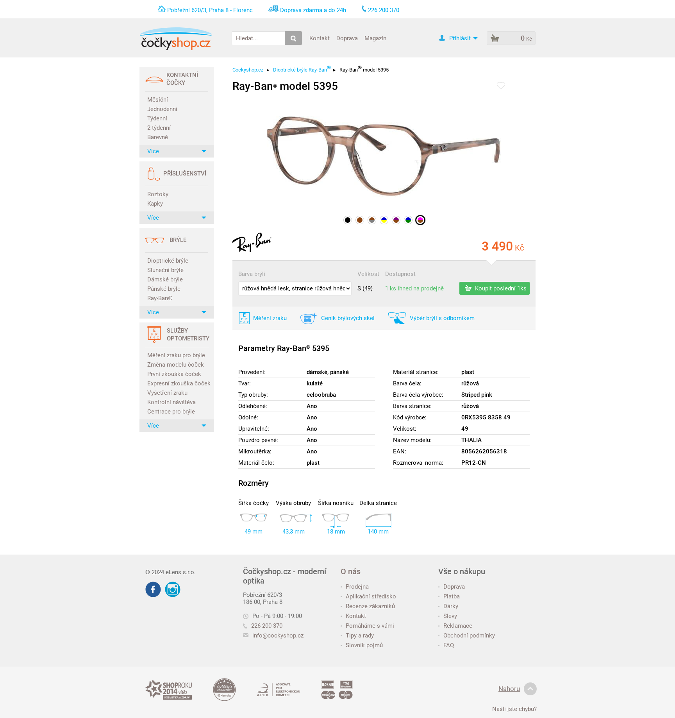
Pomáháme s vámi (370, 625)
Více (153, 151)
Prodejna (357, 586)
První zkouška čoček (174, 374)
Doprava (347, 37)
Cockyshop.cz (247, 70)
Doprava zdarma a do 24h (313, 10)
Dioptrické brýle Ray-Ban (302, 70)
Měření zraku (270, 318)
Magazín (375, 37)
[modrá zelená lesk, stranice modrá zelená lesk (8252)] (408, 220)
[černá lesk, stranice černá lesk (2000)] (348, 220)
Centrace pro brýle (171, 411)
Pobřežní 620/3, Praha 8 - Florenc (210, 10)
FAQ (448, 645)
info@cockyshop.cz (278, 635)
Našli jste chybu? (514, 709)
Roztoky (157, 194)
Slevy (450, 616)
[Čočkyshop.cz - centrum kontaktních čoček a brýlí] (175, 38)
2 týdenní (159, 127)
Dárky (450, 606)
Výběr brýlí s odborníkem (442, 318)
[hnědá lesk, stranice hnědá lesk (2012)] (360, 220)
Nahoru (509, 689)
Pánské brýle (163, 288)
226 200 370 (266, 625)
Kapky (155, 203)
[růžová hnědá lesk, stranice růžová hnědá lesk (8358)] (420, 220)
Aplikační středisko (371, 596)
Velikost (368, 274)
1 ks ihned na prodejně (414, 288)
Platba (451, 596)
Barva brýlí (251, 274)
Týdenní (157, 118)
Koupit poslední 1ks (500, 288)
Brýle (178, 240)
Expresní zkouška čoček (177, 383)
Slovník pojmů (364, 645)
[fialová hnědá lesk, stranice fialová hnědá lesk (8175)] (396, 220)
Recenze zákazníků (370, 606)
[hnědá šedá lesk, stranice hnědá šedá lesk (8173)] (372, 220)
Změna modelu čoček (175, 364)
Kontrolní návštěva (171, 402)
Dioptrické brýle (167, 260)
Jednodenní (162, 109)
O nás (351, 571)
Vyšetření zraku (167, 392)
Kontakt (319, 37)
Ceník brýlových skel (348, 318)
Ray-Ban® (160, 298)
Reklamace (457, 625)
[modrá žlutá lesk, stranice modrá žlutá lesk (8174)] (384, 220)
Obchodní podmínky (469, 635)
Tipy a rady (360, 635)
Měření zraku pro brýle (176, 355)
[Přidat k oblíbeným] (501, 86)
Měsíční (157, 99)
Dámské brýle (165, 279)
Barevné (157, 137)
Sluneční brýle (165, 270)
